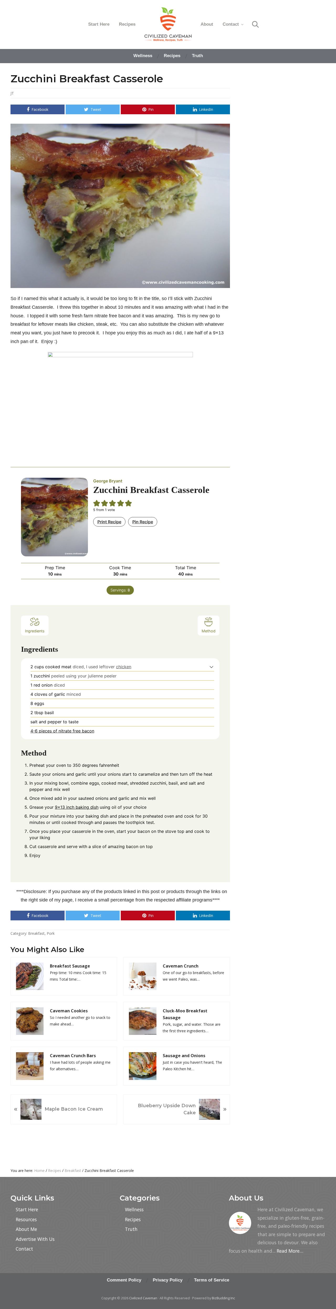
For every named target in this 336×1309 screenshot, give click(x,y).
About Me (26, 1229)
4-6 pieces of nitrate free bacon (62, 731)
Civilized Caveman (143, 1298)
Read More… (290, 1251)
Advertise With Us (35, 1239)
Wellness (134, 1209)
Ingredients (35, 631)
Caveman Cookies (69, 1011)
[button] (211, 666)
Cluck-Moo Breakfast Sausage (185, 1014)
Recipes (133, 1219)
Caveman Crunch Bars (73, 1055)
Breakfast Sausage (70, 966)
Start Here (27, 1209)
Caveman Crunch (180, 966)
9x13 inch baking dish (76, 807)
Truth (131, 1229)
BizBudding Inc (223, 1298)
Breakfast (36, 933)
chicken (123, 666)
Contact (24, 1249)
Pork (51, 933)
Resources (26, 1219)
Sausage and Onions (184, 1055)
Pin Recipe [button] (142, 521)
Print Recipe (109, 521)
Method (209, 631)
